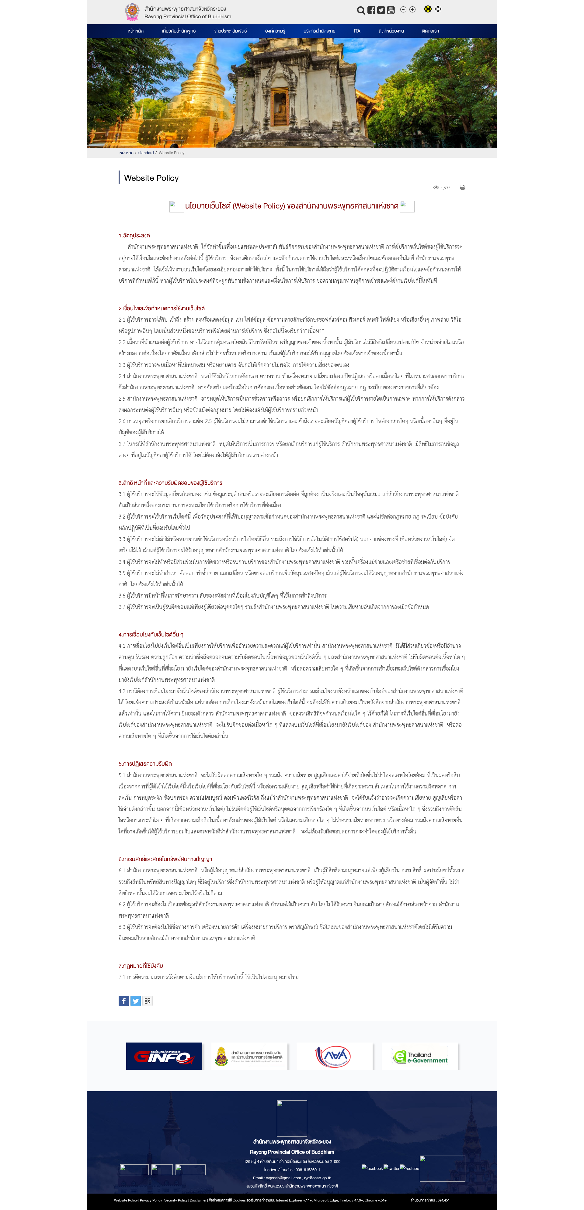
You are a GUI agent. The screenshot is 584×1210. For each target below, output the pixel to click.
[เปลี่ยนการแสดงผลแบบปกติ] (438, 10)
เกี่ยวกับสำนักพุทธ (179, 31)
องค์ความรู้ (275, 31)
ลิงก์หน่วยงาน (391, 31)
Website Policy (126, 1200)
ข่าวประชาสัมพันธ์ (230, 31)
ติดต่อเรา (430, 31)
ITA (357, 31)
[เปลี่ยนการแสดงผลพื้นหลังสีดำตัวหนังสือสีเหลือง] (429, 10)
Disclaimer (198, 1200)
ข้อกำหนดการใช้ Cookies (227, 1200)
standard (146, 152)
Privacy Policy (151, 1200)
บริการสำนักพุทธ (319, 31)
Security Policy (176, 1200)
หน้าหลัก (136, 31)
